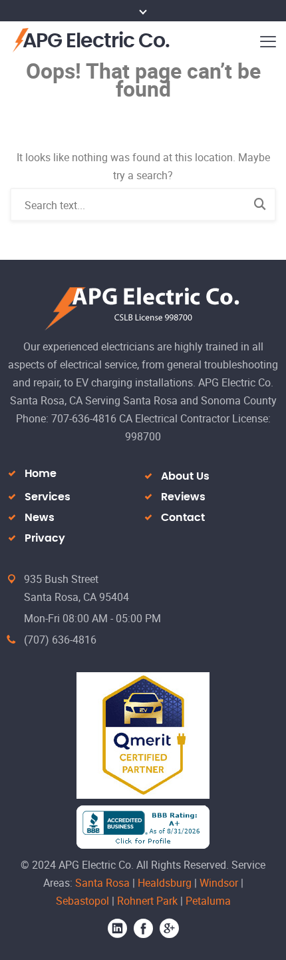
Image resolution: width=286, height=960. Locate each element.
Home (41, 473)
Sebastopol (82, 900)
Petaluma (208, 900)
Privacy (45, 538)
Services (48, 497)
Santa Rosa (102, 882)
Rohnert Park (147, 900)
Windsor (219, 882)
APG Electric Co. (96, 41)
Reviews (183, 497)
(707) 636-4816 (60, 639)
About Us (185, 476)
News (40, 517)
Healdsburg (165, 882)
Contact (183, 517)
